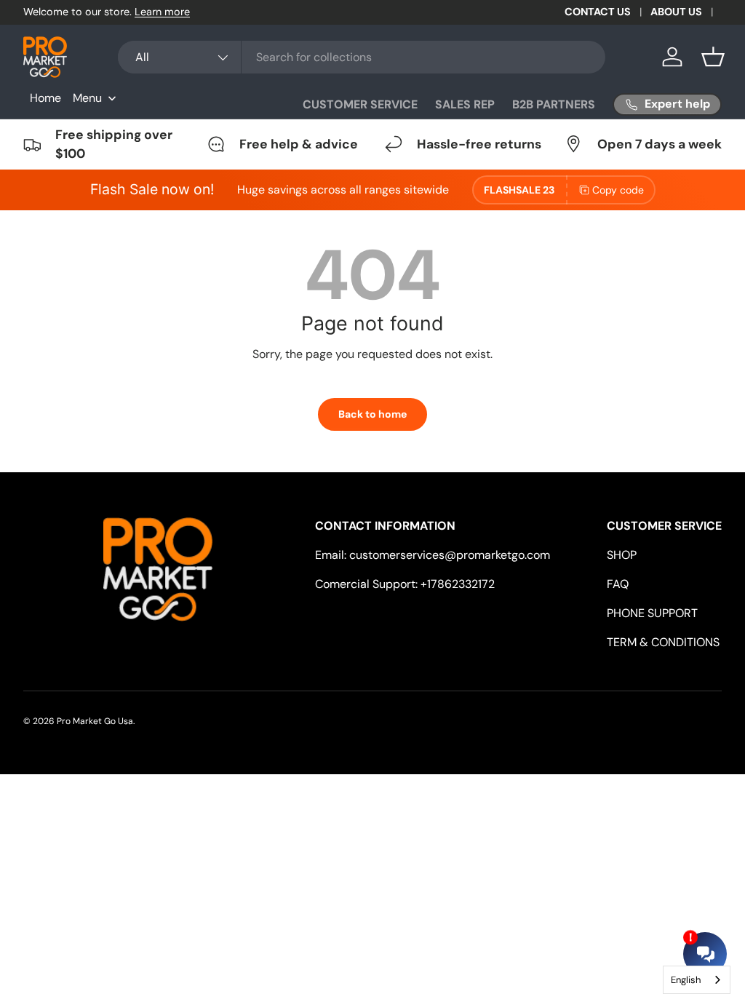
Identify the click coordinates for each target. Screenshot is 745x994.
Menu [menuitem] (87, 98)
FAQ (618, 584)
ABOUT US (676, 11)
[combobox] (361, 57)
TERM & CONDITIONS (663, 642)
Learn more (162, 11)
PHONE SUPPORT (652, 613)
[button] (713, 57)
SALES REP (465, 104)
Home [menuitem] (45, 98)
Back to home (372, 414)
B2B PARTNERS (553, 104)
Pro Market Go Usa (95, 721)
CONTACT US (598, 11)
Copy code (618, 189)
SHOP (622, 554)
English (686, 980)
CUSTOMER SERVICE (360, 104)
